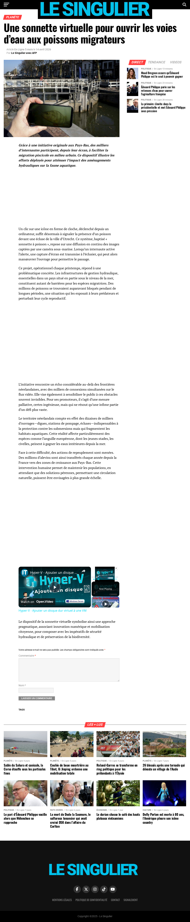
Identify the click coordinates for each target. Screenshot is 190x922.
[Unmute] (98, 579)
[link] (24, 572)
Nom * (22, 685)
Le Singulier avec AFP (24, 52)
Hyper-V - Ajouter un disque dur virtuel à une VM (54, 572)
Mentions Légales (62, 900)
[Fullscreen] (116, 579)
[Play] (94, 579)
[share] (83, 571)
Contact (115, 900)
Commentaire (27, 655)
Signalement (131, 900)
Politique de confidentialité (91, 900)
